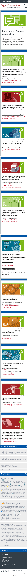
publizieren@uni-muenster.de (11, 405)
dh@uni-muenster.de (9, 151)
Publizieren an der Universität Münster (13, 404)
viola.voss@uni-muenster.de (10, 441)
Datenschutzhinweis (16, 570)
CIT (4, 263)
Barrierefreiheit (5, 571)
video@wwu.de (7, 307)
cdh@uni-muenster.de (9, 82)
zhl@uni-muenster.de (9, 338)
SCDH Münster (5, 545)
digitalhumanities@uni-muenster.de (11, 565)
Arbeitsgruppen (12, 149)
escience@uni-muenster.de (10, 221)
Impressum (7, 570)
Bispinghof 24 (5, 560)
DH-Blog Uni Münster (10, 446)
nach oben (5, 550)
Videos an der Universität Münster (12, 305)
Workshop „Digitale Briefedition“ (9, 466)
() (12, 80)
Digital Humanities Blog (7, 469)
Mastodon (6, 474)
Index (2, 570)
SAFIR (5, 369)
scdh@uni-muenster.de (9, 118)
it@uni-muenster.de (8, 265)
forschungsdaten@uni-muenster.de (12, 187)
